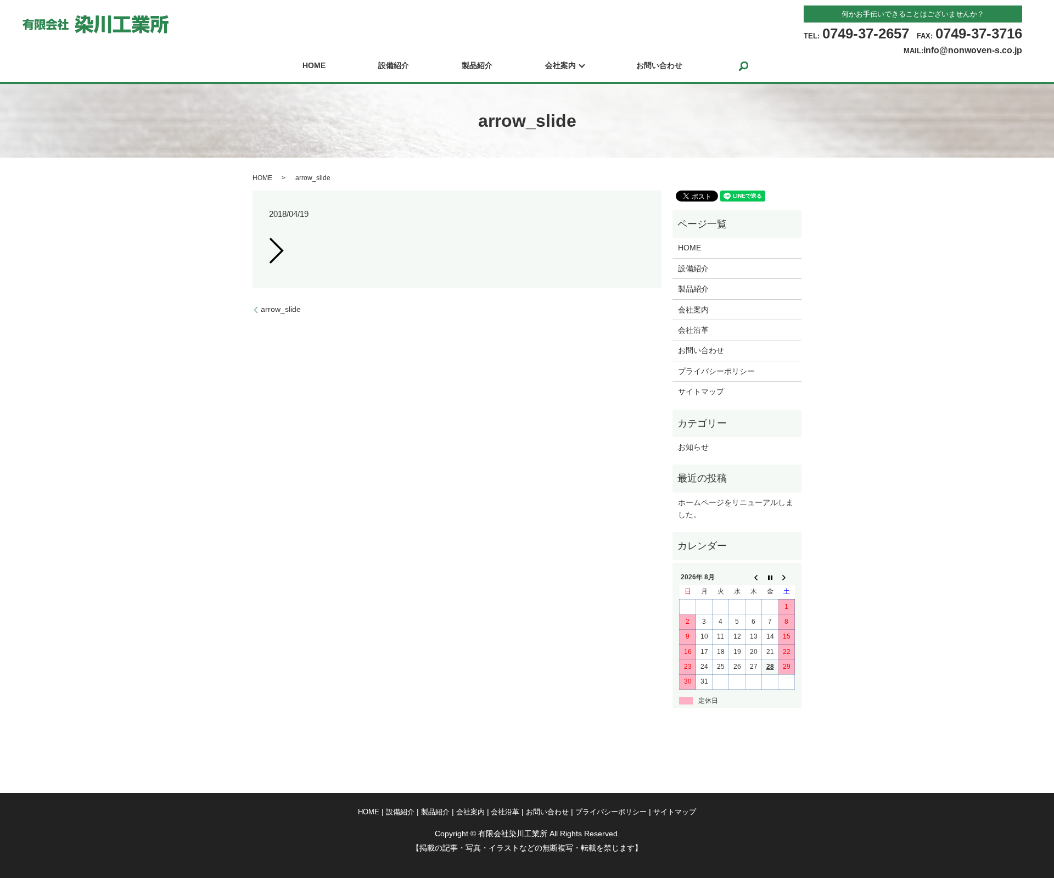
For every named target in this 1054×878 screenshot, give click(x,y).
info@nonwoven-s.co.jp (972, 50)
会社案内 (560, 65)
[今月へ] (770, 577)
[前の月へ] (753, 577)
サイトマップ (701, 391)
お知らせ (693, 447)
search (743, 66)
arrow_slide (281, 309)
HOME (314, 65)
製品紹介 (477, 65)
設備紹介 (393, 65)
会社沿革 (693, 330)
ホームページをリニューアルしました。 (735, 508)
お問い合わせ (659, 65)
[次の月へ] (786, 577)
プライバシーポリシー (716, 371)
